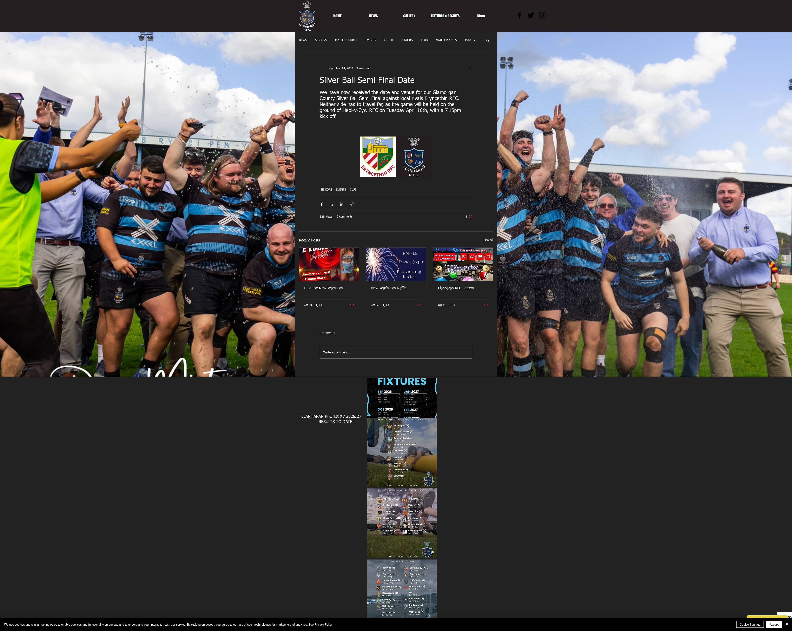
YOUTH (388, 40)
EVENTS (370, 40)
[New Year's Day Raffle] (396, 264)
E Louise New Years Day (323, 288)
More (468, 40)
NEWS (303, 40)
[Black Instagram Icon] (542, 15)
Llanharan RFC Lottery (456, 288)
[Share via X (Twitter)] (332, 204)
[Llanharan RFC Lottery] (463, 264)
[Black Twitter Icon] (530, 15)
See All (489, 239)
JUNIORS (407, 40)
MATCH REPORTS (346, 40)
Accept (774, 624)
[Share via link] (352, 204)
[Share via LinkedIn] (342, 204)
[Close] (787, 624)
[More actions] (469, 68)
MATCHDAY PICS (446, 40)
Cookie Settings (750, 624)
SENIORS (321, 40)
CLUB (424, 40)
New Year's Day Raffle (389, 288)
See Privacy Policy (320, 624)
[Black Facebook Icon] (519, 15)
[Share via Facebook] (322, 204)
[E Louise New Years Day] (329, 264)
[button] (488, 40)
